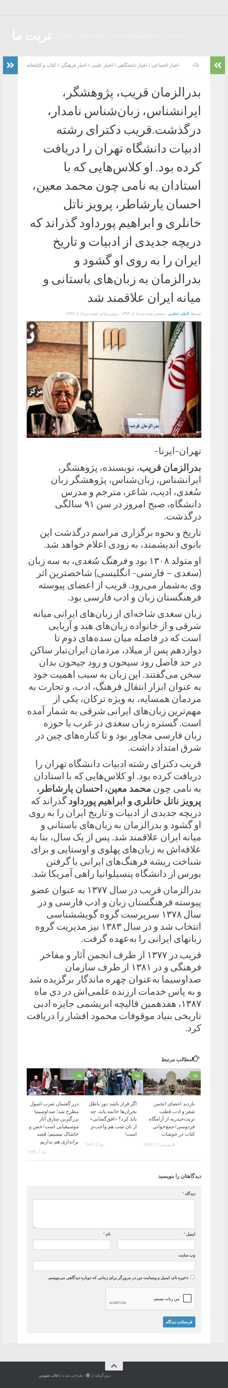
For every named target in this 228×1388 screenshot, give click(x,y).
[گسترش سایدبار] (10, 65)
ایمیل (189, 1234)
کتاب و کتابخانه (41, 65)
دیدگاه (188, 1193)
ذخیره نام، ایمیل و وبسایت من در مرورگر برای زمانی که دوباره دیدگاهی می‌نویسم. (118, 1277)
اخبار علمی (102, 65)
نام (107, 1234)
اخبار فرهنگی (74, 65)
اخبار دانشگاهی (132, 65)
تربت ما (31, 35)
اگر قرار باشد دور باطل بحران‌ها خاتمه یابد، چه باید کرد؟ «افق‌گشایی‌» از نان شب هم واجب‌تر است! (113, 1119)
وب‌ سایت (186, 1255)
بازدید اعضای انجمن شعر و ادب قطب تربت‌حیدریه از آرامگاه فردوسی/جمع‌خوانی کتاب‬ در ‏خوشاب (172, 1119)
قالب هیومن (48, 1375)
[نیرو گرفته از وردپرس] (88, 1375)
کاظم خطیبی (179, 313)
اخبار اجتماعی (165, 65)
